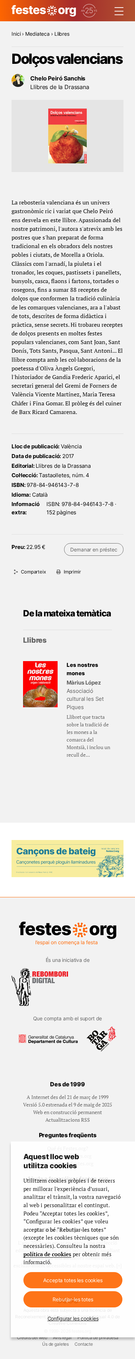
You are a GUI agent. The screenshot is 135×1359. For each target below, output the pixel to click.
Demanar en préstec (93, 549)
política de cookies (47, 1254)
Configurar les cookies (73, 1318)
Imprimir (72, 572)
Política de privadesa (97, 1337)
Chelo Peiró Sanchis (57, 78)
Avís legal (62, 1337)
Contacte (84, 1344)
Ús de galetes (55, 1344)
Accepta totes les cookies (73, 1280)
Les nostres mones (82, 669)
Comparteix (33, 572)
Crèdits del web (32, 1337)
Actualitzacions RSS (67, 1119)
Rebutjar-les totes (73, 1299)
